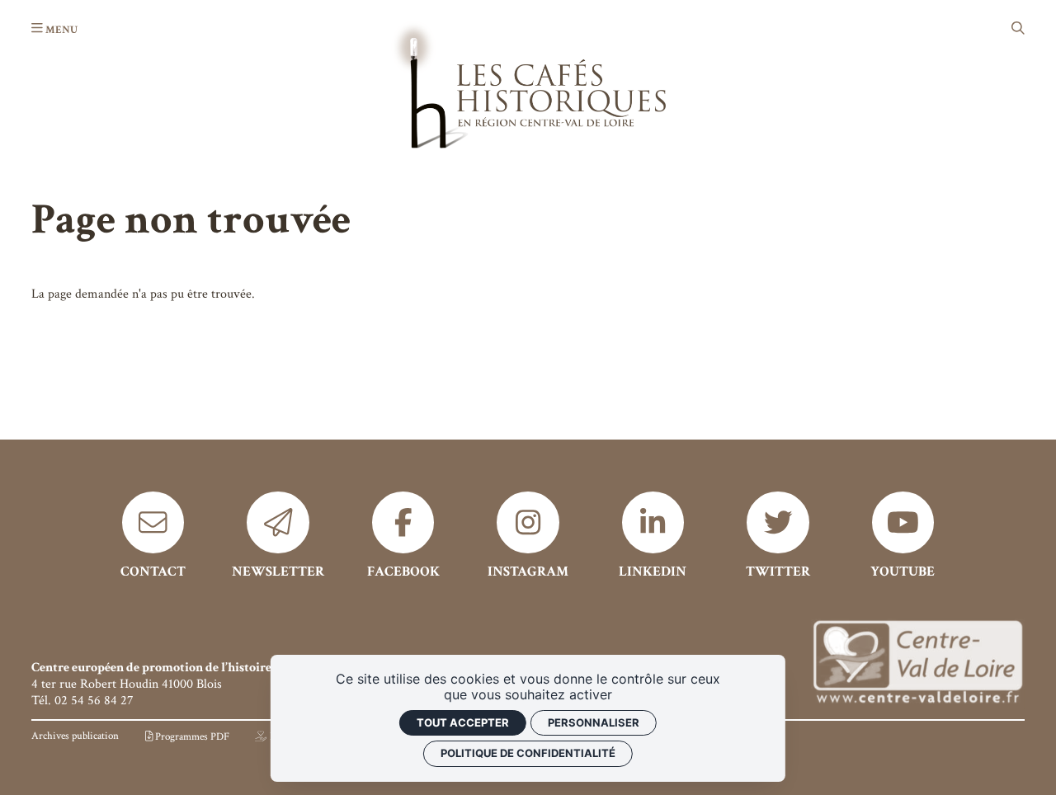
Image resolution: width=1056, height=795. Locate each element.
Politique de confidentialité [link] (528, 753)
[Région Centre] (917, 664)
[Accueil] (528, 84)
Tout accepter (463, 722)
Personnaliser (593, 722)
